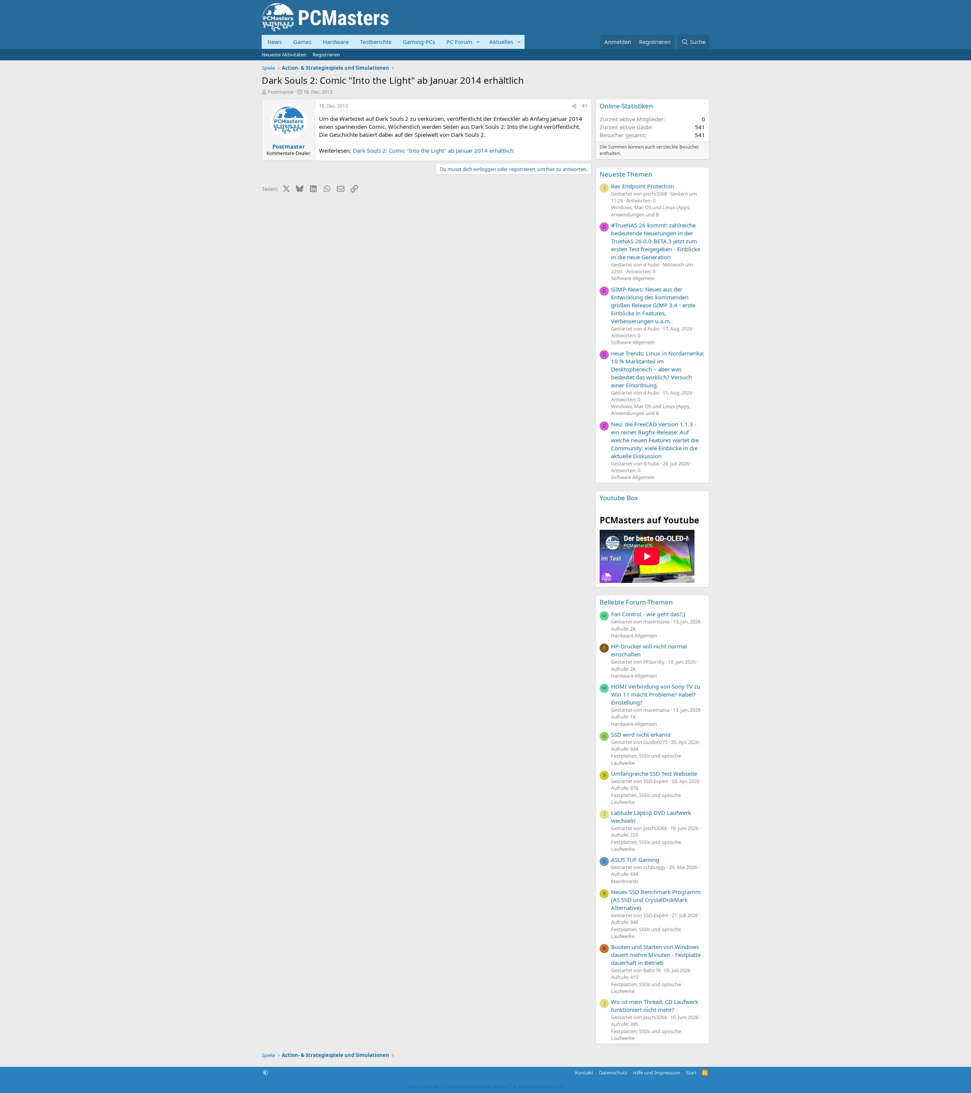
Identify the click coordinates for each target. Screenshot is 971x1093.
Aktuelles (501, 41)
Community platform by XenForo (503, 1086)
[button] (478, 42)
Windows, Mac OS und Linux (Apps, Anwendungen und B (650, 211)
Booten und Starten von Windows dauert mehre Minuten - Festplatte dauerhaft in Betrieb (656, 954)
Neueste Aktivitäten (284, 54)
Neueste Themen (626, 174)
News (274, 41)
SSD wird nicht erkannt (641, 734)
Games (302, 41)
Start (691, 1072)
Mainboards (624, 881)
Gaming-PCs (419, 41)
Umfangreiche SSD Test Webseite (654, 773)
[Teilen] (574, 106)
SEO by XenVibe (423, 1086)
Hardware (336, 41)
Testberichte (375, 41)
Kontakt (584, 1072)
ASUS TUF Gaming (635, 859)
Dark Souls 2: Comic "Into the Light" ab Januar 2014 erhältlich (433, 150)
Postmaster (281, 91)
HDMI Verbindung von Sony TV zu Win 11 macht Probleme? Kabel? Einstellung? (655, 694)
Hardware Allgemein (634, 635)
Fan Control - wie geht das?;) (648, 614)
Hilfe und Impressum (656, 1072)
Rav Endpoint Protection (642, 186)
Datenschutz (613, 1072)
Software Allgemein (633, 278)
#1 (585, 106)
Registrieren (326, 54)
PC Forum (459, 41)
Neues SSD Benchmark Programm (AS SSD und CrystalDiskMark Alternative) (656, 899)
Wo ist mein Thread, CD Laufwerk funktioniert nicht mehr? (654, 1005)
